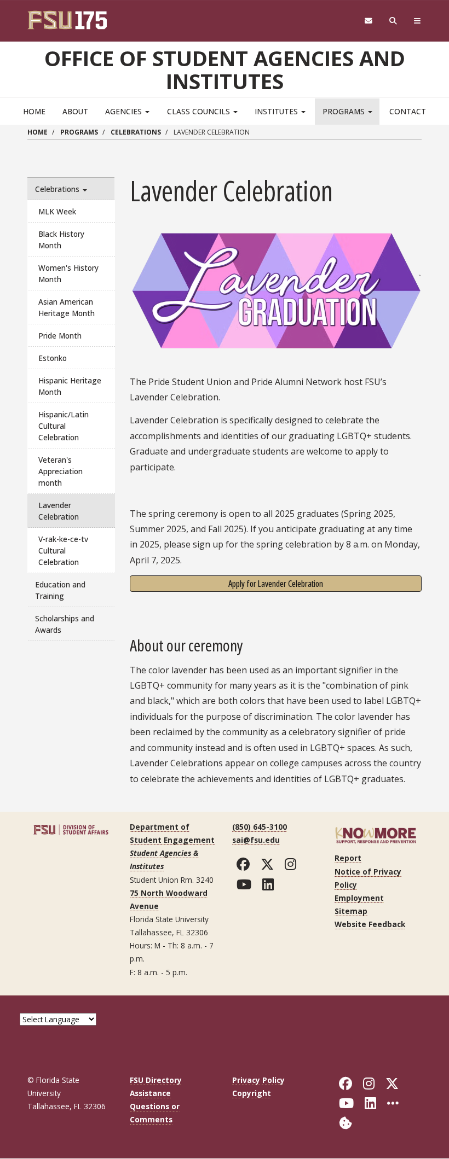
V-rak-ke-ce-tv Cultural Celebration (63, 550)
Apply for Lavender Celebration (275, 584)
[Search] (393, 21)
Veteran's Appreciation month (60, 471)
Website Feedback (370, 924)
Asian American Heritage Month (66, 307)
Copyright (251, 1093)
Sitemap (351, 911)
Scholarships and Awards (64, 624)
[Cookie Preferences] (345, 1122)
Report (348, 858)
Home (34, 111)
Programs (345, 111)
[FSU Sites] (417, 21)
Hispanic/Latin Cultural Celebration (63, 425)
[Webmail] (368, 21)
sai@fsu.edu (256, 840)
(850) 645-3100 (259, 827)
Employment (359, 898)
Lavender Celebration (58, 511)
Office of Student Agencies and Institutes (224, 69)
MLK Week (57, 211)
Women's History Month (68, 273)
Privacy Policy (258, 1080)
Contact (407, 111)
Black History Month (61, 240)
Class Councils (199, 111)
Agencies (124, 111)
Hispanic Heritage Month (69, 386)
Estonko (52, 358)
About (75, 111)
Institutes (277, 111)
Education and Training (60, 590)
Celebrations (136, 132)
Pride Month (60, 335)
